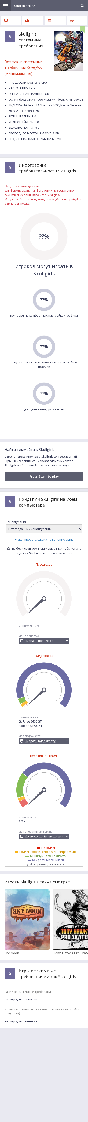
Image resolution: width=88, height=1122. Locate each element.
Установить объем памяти (44, 836)
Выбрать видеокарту (40, 741)
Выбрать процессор (39, 641)
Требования (11, 20)
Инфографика (32, 20)
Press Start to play (44, 476)
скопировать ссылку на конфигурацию (46, 539)
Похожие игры (77, 20)
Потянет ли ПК (55, 20)
